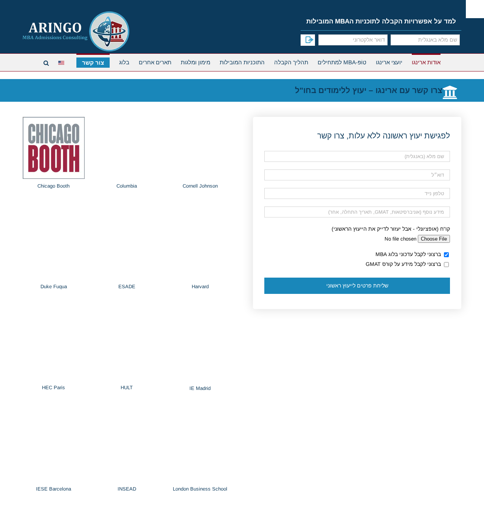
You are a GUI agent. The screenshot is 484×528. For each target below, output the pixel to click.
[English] (62, 62)
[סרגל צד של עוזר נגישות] (475, 9)
